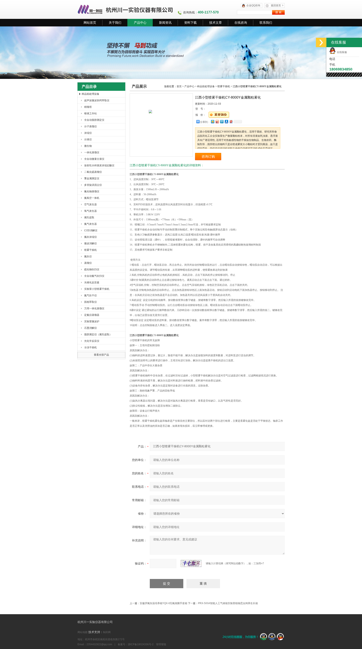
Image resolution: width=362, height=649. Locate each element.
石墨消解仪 (90, 327)
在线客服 (341, 52)
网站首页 (90, 22)
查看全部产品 (101, 354)
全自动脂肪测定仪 (94, 119)
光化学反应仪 (91, 340)
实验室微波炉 (91, 321)
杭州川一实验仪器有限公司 (125, 9)
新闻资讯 (165, 22)
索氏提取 (89, 217)
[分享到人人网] (226, 121)
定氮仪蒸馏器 (91, 314)
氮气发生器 (90, 223)
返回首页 (277, 5)
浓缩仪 (88, 132)
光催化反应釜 (91, 282)
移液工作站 (90, 113)
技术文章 (215, 22)
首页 (179, 86)
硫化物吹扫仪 (91, 269)
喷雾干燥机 (90, 249)
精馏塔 (88, 106)
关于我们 (115, 22)
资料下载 (190, 22)
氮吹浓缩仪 (90, 236)
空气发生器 (90, 204)
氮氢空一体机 (91, 197)
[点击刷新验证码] (191, 563)
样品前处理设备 (90, 93)
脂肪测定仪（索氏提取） (98, 334)
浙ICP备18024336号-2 (141, 644)
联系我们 (266, 22)
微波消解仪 (90, 243)
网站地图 (83, 632)
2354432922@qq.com (99, 644)
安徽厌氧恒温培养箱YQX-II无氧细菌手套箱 (163, 603)
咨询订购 (208, 156)
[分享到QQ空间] (212, 121)
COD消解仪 (90, 230)
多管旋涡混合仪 (93, 184)
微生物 (88, 145)
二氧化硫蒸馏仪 (93, 171)
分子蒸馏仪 (90, 126)
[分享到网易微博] (231, 121)
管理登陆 (161, 644)
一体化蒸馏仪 (91, 152)
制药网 (107, 632)
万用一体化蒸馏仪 (94, 308)
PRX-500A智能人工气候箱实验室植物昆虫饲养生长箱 (228, 603)
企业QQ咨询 (253, 5)
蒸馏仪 (88, 262)
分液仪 (88, 139)
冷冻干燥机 (90, 347)
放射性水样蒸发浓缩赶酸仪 (99, 165)
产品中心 (140, 22)
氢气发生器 (90, 210)
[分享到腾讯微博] (221, 121)
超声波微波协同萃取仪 (96, 100)
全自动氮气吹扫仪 (94, 275)
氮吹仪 (88, 256)
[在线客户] (321, 42)
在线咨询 (240, 22)
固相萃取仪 (90, 301)
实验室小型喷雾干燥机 (96, 288)
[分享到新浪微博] (217, 121)
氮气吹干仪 (90, 295)
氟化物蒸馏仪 (91, 191)
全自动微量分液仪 (94, 158)
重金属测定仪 (91, 178)
